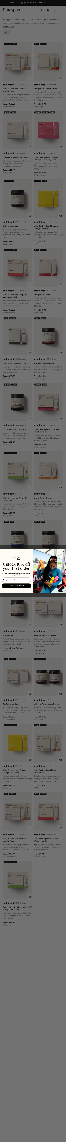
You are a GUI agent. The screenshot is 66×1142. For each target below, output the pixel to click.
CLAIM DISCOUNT (16, 586)
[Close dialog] (63, 551)
